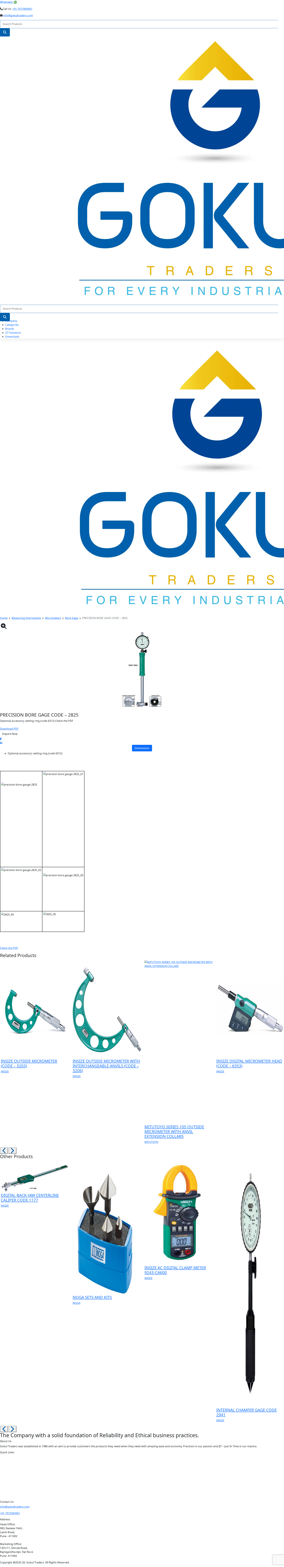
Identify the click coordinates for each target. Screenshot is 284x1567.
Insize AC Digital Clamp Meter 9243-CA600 (175, 1270)
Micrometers (53, 618)
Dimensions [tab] (142, 748)
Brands (9, 329)
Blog (8, 1478)
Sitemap (10, 1493)
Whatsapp (6, 2)
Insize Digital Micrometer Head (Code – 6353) (249, 1063)
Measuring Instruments (26, 618)
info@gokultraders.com (18, 15)
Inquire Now (10, 734)
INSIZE (5, 1071)
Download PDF (9, 729)
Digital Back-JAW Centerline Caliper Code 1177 (30, 1197)
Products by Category (19, 1464)
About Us (11, 1457)
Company (11, 321)
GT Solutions (13, 332)
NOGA (76, 1303)
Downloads (12, 336)
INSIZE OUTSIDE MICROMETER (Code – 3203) (29, 1063)
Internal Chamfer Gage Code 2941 (246, 1412)
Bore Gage (71, 618)
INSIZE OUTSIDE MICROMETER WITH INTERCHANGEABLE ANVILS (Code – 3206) (106, 1065)
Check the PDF (9, 948)
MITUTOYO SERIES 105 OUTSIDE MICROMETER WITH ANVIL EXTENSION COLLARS (174, 1131)
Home (4, 618)
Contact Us (12, 1485)
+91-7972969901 (22, 9)
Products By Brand (17, 1471)
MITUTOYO (151, 1142)
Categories (12, 325)
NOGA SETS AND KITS (92, 1297)
